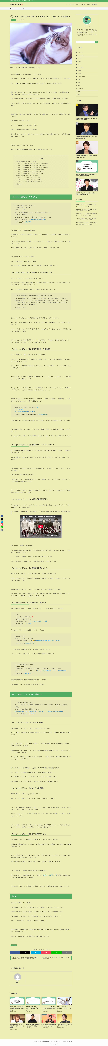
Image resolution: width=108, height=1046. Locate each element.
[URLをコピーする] (67, 952)
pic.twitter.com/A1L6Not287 (53, 640)
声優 (79, 82)
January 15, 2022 (43, 414)
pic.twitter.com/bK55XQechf (27, 411)
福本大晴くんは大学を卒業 (50, 875)
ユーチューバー (81, 76)
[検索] (97, 1)
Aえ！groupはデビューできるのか (27, 161)
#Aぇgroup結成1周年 (20, 711)
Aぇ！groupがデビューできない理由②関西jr (31, 179)
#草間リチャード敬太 (41, 621)
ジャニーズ (14, 945)
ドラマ (79, 73)
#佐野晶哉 (17, 411)
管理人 (18, 982)
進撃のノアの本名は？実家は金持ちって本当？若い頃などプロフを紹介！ (86, 205)
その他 (79, 70)
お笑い (79, 61)
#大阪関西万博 (47, 670)
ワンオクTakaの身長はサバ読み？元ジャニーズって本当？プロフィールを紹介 (86, 219)
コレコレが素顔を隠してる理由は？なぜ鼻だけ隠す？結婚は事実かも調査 (86, 210)
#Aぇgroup (33, 621)
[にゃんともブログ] (16, 4)
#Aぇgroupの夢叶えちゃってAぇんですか (37, 711)
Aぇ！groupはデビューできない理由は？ (29, 175)
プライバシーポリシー (62, 1041)
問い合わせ (40, 1041)
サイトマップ (71, 1041)
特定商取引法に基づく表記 (50, 1041)
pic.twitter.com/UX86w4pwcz (38, 219)
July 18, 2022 (28, 673)
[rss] (95, 1)
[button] (15, 952)
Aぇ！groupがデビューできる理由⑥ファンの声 (32, 173)
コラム (79, 64)
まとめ (20, 184)
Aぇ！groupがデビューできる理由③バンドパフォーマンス (34, 167)
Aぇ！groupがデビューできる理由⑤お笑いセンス (32, 171)
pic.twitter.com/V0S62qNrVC (55, 711)
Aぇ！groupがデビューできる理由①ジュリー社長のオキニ (34, 163)
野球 (79, 94)
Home (35, 1041)
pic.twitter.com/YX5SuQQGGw (59, 670)
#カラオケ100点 (19, 409)
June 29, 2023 (27, 623)
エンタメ (80, 58)
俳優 (79, 79)
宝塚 (79, 85)
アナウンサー (81, 55)
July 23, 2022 (27, 222)
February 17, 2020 (30, 713)
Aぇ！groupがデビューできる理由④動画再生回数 (32, 169)
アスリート (80, 52)
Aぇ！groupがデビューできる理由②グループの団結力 (33, 165)
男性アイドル (81, 88)
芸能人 (79, 91)
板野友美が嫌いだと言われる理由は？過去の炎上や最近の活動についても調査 (86, 223)
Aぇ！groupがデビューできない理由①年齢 (31, 177)
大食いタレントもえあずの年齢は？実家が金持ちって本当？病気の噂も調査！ (86, 214)
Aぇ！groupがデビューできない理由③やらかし (32, 181)
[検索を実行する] (96, 42)
